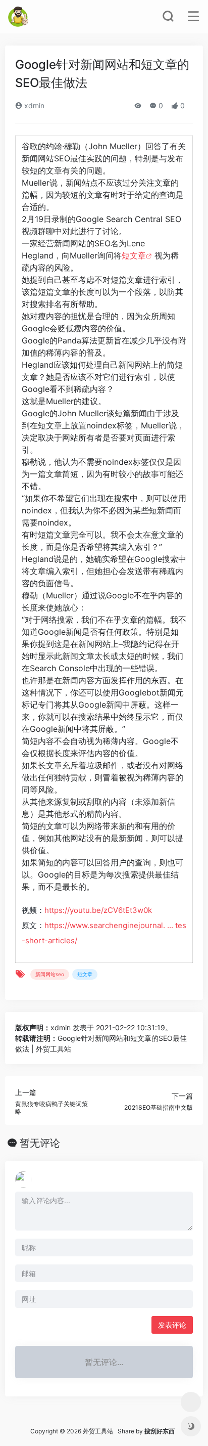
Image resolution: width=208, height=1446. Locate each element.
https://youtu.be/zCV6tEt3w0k (98, 910)
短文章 (134, 255)
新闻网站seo (49, 974)
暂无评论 (40, 1143)
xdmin (33, 105)
